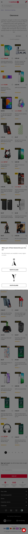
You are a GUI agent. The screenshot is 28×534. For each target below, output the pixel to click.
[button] (24, 530)
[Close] (26, 246)
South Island (14, 285)
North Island (14, 270)
